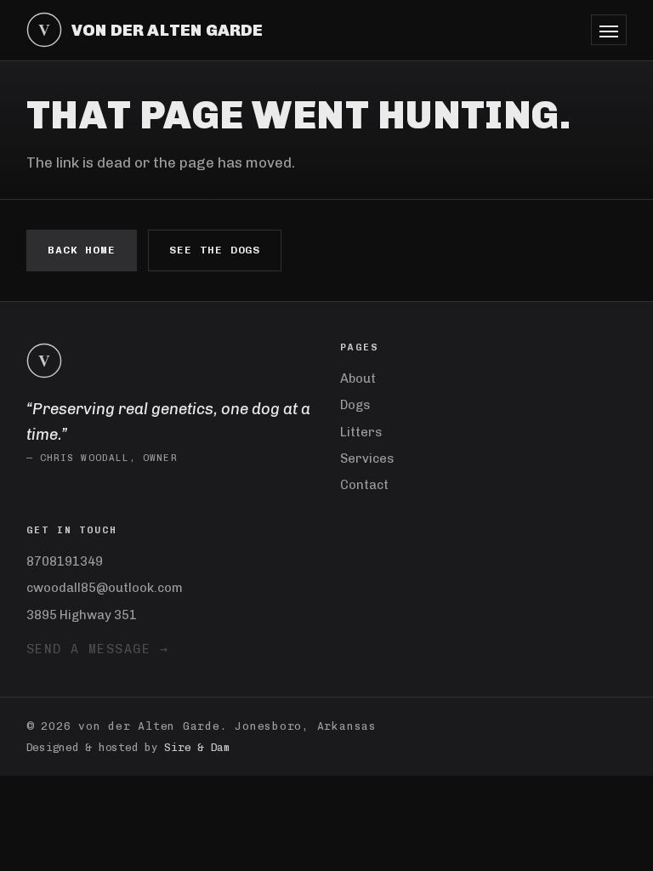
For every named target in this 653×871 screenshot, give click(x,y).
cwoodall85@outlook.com (104, 587)
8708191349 (64, 561)
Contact (364, 484)
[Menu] (609, 29)
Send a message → (97, 649)
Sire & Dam (197, 747)
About (358, 378)
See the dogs (214, 250)
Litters (361, 432)
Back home (82, 250)
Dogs (355, 405)
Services (367, 458)
